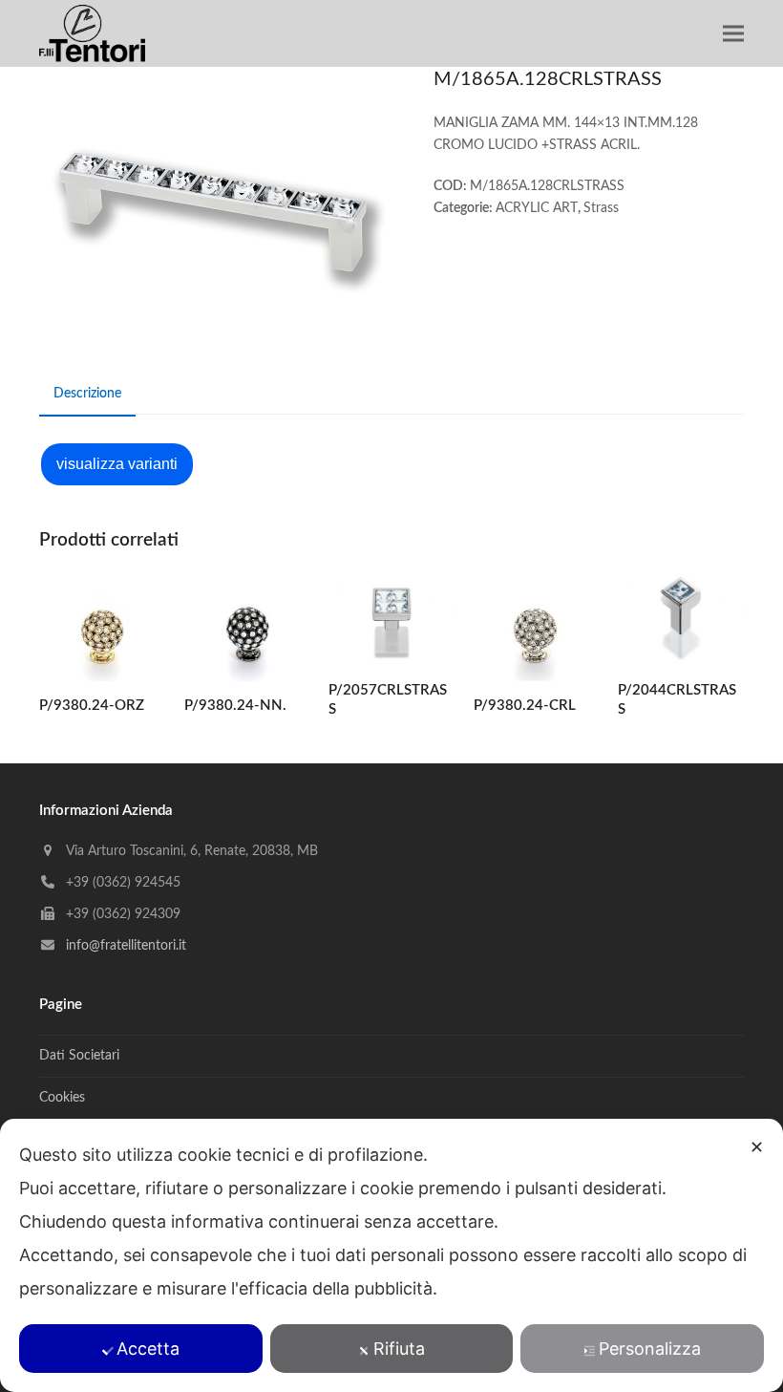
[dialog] (391, 1255)
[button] (733, 34)
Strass (601, 208)
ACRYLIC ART (537, 208)
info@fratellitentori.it (126, 946)
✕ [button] (757, 1147)
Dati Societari (79, 1055)
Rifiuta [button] (399, 1348)
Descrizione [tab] (87, 393)
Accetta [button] (148, 1348)
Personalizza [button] (650, 1348)
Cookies (62, 1097)
